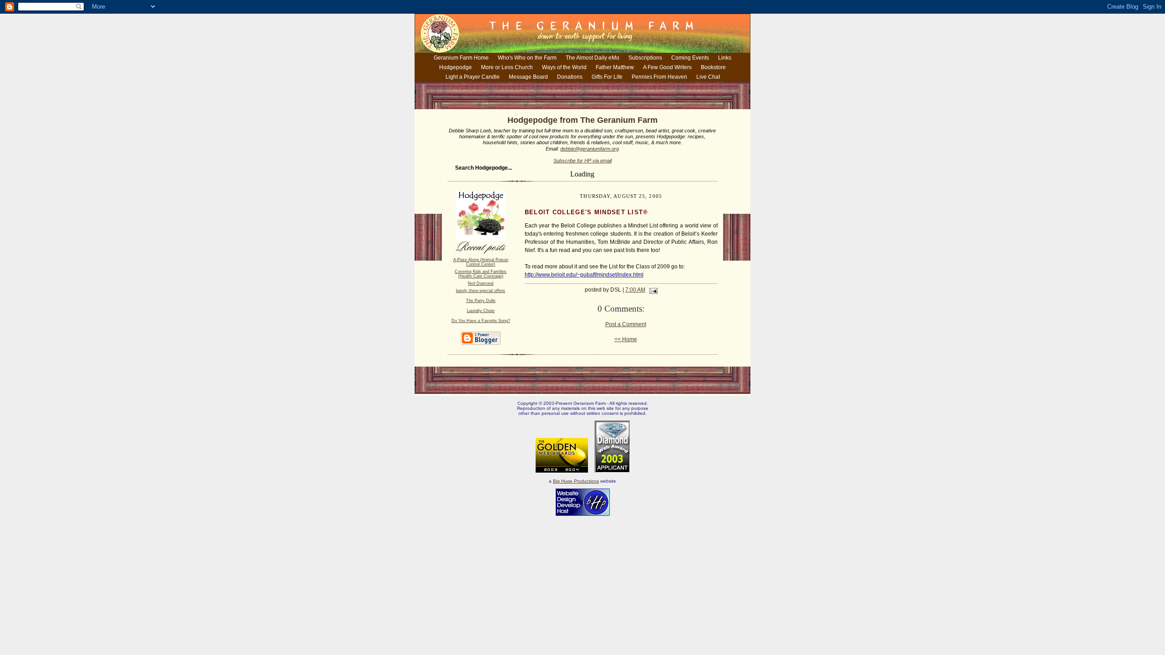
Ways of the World (564, 67)
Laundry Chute (481, 310)
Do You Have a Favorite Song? (480, 320)
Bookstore (713, 67)
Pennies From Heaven (659, 77)
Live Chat (708, 77)
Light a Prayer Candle (473, 77)
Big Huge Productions (576, 481)
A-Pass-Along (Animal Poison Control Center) (480, 262)
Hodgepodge (455, 67)
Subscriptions (645, 58)
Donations (569, 77)
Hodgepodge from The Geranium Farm (582, 120)
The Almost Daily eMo (592, 58)
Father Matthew (615, 67)
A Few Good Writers (667, 67)
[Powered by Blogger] (481, 343)
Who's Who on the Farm (527, 58)
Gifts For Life (607, 77)
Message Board (528, 77)
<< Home (625, 339)
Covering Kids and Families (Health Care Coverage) (481, 273)
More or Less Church (507, 67)
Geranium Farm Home (461, 58)
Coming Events (690, 58)
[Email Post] (652, 290)
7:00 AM (635, 290)
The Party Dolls (481, 300)
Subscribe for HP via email (582, 160)
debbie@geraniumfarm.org (589, 148)
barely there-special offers (480, 290)
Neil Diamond (480, 283)
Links (724, 58)
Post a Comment (625, 324)
